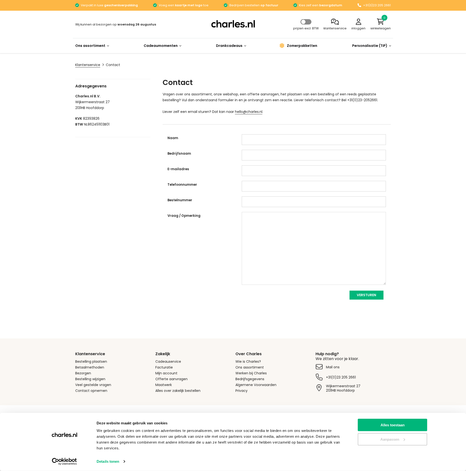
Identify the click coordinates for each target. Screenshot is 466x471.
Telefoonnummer (182, 184)
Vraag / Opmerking (183, 215)
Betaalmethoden (89, 367)
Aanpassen (389, 439)
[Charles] (233, 24)
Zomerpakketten (302, 45)
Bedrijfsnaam (179, 153)
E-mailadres (178, 169)
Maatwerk (163, 384)
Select (305, 22)
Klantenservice (87, 64)
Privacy (241, 390)
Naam (172, 138)
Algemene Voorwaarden (255, 384)
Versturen (366, 295)
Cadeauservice (168, 361)
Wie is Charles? (248, 361)
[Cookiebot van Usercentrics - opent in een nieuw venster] (64, 461)
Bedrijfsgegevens (249, 379)
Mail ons (333, 367)
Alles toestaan (393, 425)
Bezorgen (83, 373)
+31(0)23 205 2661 (341, 377)
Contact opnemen (91, 390)
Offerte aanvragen (171, 379)
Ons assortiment (90, 45)
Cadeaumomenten (161, 45)
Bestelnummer (179, 200)
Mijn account (166, 373)
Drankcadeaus (229, 45)
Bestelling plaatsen (91, 361)
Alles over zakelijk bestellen (177, 390)
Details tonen (108, 461)
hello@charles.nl (248, 111)
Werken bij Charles (251, 373)
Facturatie (164, 367)
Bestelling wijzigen (90, 379)
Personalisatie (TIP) (369, 45)
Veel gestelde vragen (93, 384)
